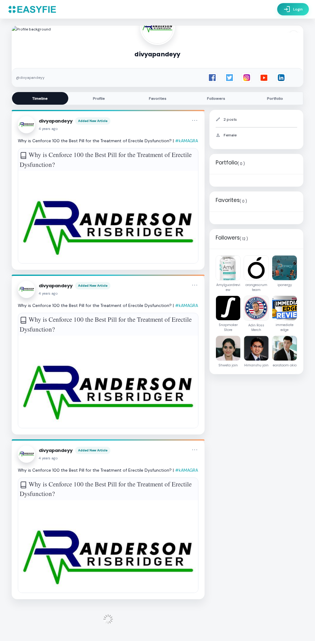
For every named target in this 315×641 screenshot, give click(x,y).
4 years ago (48, 129)
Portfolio (275, 98)
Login (293, 9)
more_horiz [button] (194, 120)
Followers (216, 98)
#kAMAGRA (186, 140)
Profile (99, 98)
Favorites (157, 98)
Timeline (40, 98)
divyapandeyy (56, 121)
